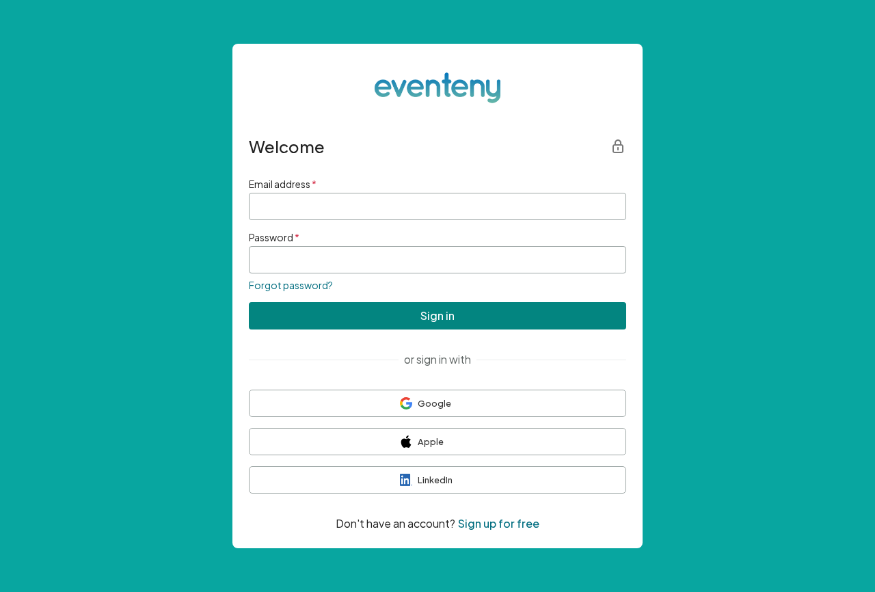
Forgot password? (291, 285)
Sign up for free (498, 523)
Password (274, 237)
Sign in (437, 315)
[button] (437, 403)
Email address (283, 184)
